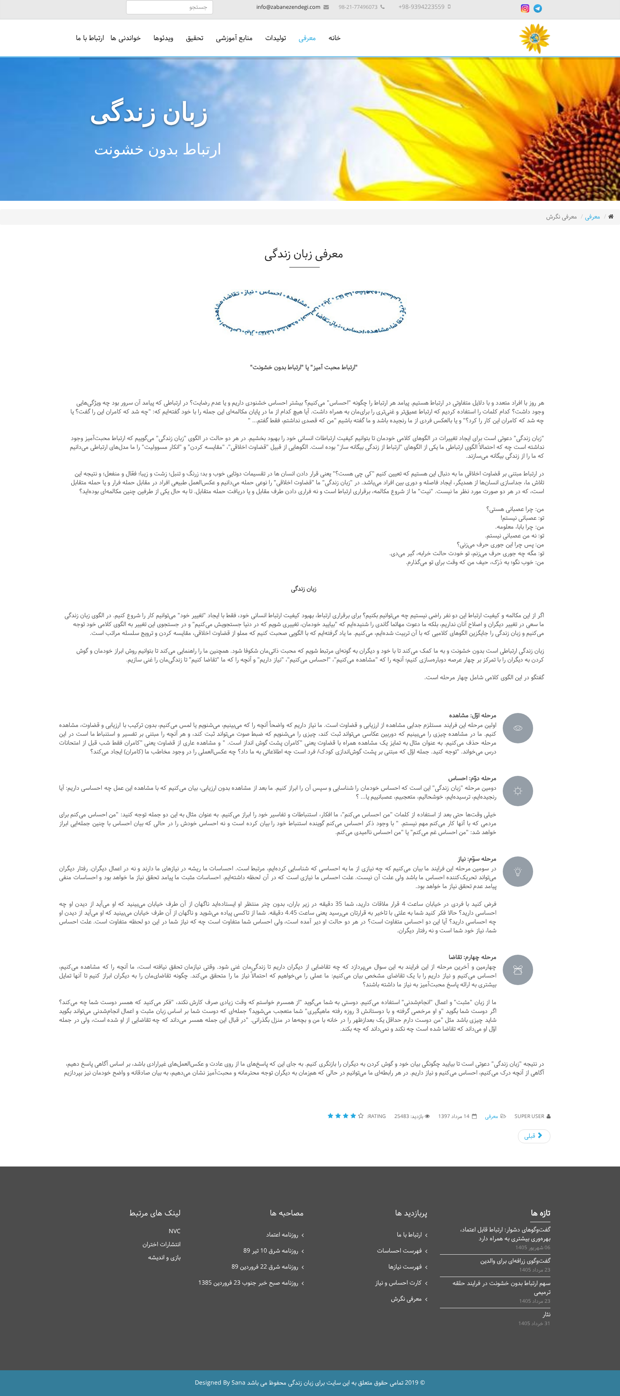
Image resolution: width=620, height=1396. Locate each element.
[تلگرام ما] (538, 8)
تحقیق (194, 38)
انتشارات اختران (162, 1245)
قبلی (530, 1136)
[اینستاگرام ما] (525, 8)
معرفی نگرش (406, 1299)
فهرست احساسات (399, 1251)
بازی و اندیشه (164, 1258)
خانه (335, 38)
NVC (175, 1232)
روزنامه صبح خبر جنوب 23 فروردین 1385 (248, 1283)
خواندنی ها (126, 38)
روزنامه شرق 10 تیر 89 (270, 1251)
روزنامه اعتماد (282, 1235)
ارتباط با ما (90, 38)
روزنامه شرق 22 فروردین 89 (265, 1267)
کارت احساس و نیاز (398, 1283)
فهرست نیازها (405, 1267)
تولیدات (275, 38)
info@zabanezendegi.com (288, 7)
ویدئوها (163, 38)
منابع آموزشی (234, 38)
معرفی (307, 38)
